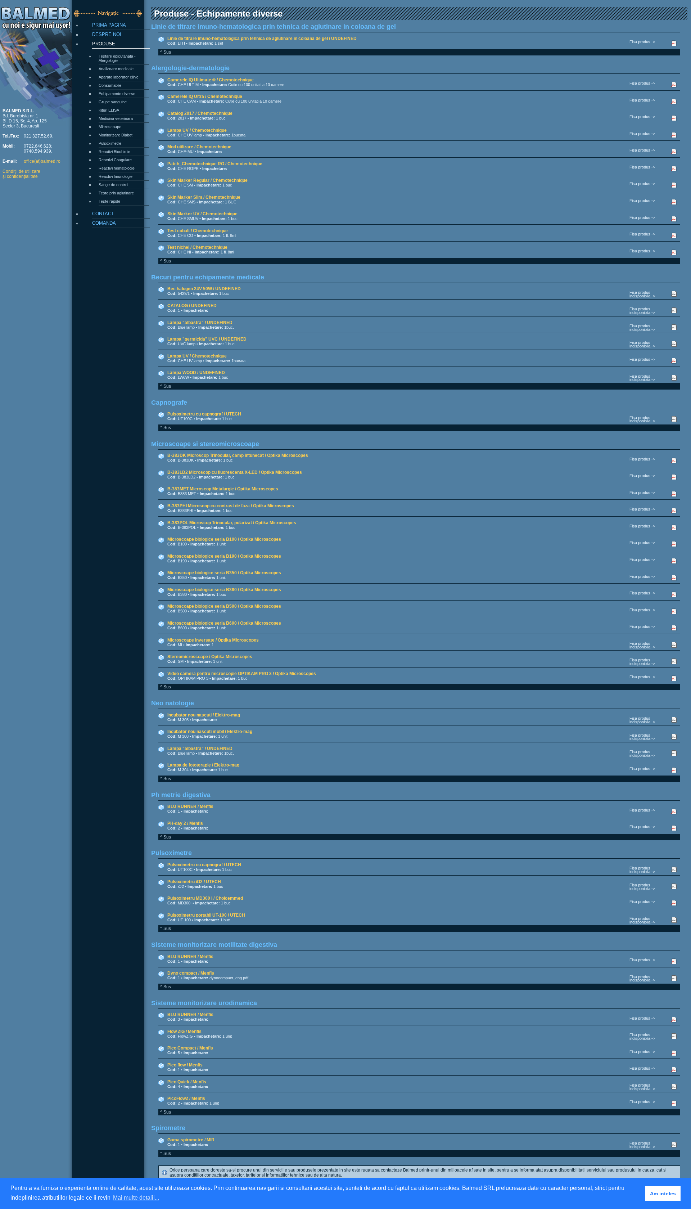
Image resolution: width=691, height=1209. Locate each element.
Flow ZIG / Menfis (184, 1031)
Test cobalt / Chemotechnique (197, 230)
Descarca (677, 43)
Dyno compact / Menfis (190, 973)
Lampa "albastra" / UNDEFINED (199, 322)
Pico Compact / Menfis (190, 1048)
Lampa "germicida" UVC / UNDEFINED (207, 339)
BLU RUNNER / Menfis (190, 806)
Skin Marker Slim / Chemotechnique (203, 197)
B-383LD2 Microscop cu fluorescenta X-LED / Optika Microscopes (234, 472)
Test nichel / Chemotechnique (197, 247)
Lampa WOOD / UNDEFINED (196, 372)
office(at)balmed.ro (42, 161)
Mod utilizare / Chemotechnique (199, 146)
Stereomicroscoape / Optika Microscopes (209, 656)
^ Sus (165, 52)
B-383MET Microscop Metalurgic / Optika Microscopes (222, 488)
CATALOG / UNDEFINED (192, 305)
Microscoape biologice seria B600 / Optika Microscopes (224, 623)
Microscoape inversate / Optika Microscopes (213, 640)
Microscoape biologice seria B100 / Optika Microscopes (224, 539)
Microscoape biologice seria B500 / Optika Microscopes (224, 606)
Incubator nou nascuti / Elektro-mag (203, 715)
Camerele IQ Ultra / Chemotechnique (204, 96)
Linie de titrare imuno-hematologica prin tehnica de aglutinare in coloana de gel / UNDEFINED (262, 38)
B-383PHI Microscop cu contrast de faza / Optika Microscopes (230, 505)
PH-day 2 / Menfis (185, 823)
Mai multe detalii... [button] (136, 1198)
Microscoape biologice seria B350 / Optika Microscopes (224, 572)
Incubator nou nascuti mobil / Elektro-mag (209, 731)
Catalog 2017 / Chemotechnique (199, 113)
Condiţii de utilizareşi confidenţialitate (21, 174)
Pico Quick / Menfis (186, 1081)
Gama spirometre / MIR (190, 1139)
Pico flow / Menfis (185, 1065)
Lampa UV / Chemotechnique (197, 130)
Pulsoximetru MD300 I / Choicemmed (205, 898)
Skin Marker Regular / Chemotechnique (207, 180)
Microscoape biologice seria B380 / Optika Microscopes (224, 589)
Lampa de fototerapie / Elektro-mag (203, 765)
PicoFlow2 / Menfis (186, 1098)
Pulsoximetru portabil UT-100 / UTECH (206, 915)
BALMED (36, 14)
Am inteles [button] (663, 1193)
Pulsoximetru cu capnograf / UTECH (204, 414)
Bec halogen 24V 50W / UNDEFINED (204, 288)
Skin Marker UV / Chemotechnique (202, 213)
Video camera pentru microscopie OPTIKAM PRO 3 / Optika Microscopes (241, 673)
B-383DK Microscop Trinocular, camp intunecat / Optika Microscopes (237, 455)
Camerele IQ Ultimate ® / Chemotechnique (210, 79)
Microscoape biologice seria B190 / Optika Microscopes (224, 556)
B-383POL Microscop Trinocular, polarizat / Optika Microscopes (231, 522)
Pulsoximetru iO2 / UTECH (194, 881)
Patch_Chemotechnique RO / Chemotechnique (214, 163)
